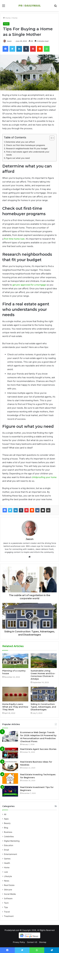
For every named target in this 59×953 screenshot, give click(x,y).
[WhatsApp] (47, 49)
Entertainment (10, 854)
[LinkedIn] (19, 49)
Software (8, 898)
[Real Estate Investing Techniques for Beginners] (10, 778)
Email (6, 850)
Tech (6, 903)
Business (8, 832)
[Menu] (3, 6)
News (6, 881)
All (5, 814)
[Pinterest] (33, 49)
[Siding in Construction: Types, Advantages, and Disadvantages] (44, 694)
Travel (7, 912)
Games (7, 858)
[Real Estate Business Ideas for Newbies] (10, 765)
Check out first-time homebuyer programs (25, 145)
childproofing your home (44, 477)
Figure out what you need (18, 158)
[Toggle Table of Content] (50, 137)
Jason (9, 41)
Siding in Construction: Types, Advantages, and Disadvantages (43, 707)
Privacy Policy (19, 942)
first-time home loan (14, 238)
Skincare (8, 889)
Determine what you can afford (20, 142)
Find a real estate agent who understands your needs (27, 153)
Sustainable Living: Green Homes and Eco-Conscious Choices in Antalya (43, 674)
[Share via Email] (43, 510)
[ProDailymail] (29, 5)
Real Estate (9, 885)
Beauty (7, 823)
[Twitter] (12, 49)
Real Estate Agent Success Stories (38, 749)
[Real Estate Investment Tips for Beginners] (10, 791)
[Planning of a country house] (15, 660)
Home (8, 18)
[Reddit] (40, 49)
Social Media (10, 894)
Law (6, 872)
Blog (6, 828)
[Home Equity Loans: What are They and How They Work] (15, 694)
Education (8, 845)
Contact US (32, 942)
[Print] (48, 510)
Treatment (9, 916)
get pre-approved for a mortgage (29, 284)
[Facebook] (5, 49)
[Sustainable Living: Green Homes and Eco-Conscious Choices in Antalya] (44, 660)
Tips (6, 907)
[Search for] (55, 6)
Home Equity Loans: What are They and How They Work (15, 707)
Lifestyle (8, 876)
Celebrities (9, 836)
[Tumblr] (26, 49)
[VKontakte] (37, 510)
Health (7, 863)
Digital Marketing (11, 841)
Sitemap (42, 942)
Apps (6, 819)
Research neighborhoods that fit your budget (27, 148)
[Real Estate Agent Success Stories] (10, 753)
